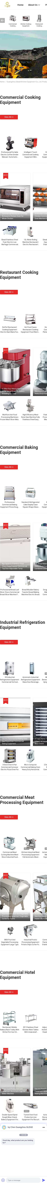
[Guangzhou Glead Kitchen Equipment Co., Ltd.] (7, 5)
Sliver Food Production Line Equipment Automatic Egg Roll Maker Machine (13, 1091)
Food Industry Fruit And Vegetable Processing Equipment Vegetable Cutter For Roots (15, 916)
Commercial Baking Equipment (19, 450)
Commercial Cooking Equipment (20, 100)
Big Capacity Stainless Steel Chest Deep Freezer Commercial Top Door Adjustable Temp (14, 566)
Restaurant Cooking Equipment (19, 275)
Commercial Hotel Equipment (17, 975)
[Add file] (3, 1180)
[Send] (44, 1180)
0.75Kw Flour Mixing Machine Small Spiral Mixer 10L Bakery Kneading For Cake (13, 391)
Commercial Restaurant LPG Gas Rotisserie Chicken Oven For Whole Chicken (14, 216)
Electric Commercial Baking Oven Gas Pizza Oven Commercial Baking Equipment (14, 741)
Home (2, 82)
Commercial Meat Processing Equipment (21, 800)
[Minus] (43, 1127)
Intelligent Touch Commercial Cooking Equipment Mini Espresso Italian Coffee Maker (30, 157)
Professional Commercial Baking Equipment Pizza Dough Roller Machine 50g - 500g (9, 507)
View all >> (8, 117)
